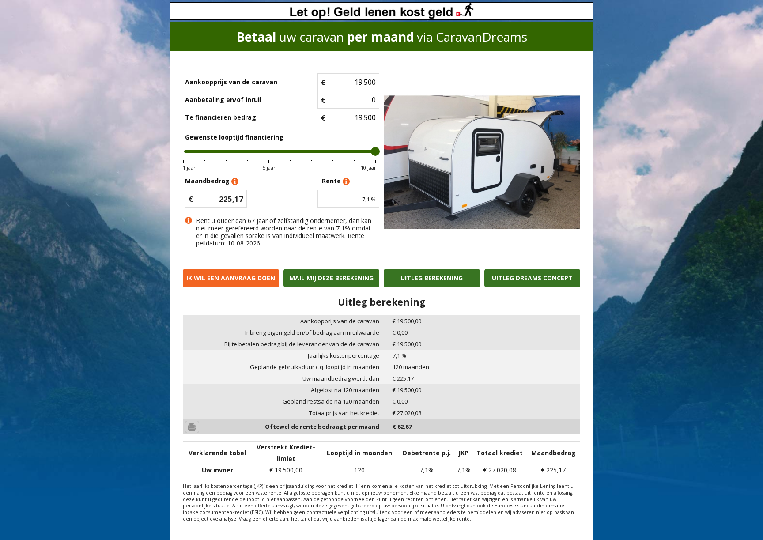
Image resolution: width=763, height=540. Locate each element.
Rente (332, 181)
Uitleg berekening (431, 278)
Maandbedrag (208, 181)
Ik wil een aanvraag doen (230, 278)
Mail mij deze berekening (331, 278)
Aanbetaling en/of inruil (223, 99)
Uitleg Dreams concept (532, 278)
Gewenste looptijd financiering (234, 137)
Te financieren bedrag (220, 117)
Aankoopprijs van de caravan (231, 82)
